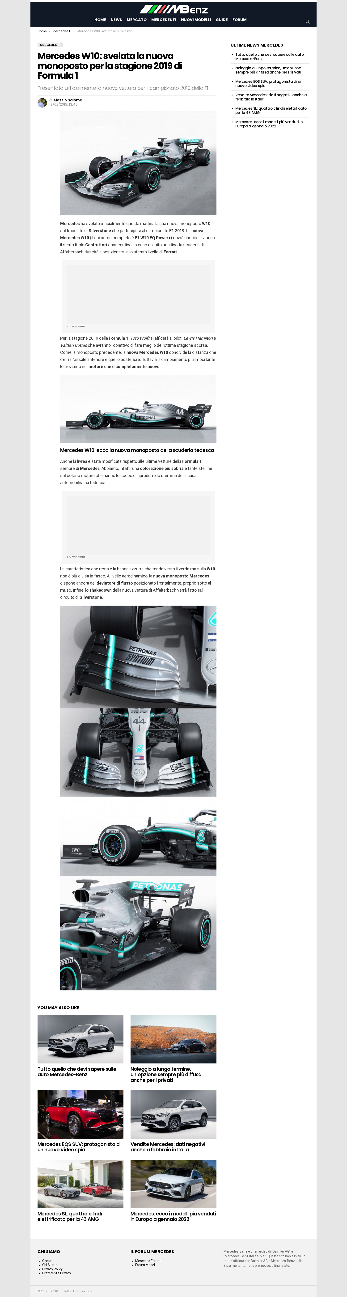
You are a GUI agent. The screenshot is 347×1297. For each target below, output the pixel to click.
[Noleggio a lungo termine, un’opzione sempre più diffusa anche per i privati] (173, 1039)
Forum (240, 19)
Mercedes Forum (148, 1261)
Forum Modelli (145, 1265)
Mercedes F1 (163, 19)
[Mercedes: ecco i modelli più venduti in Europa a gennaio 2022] (173, 1184)
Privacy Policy (52, 1269)
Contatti (48, 1261)
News (116, 19)
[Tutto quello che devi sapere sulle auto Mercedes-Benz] (80, 1039)
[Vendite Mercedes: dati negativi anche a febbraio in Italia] (173, 1114)
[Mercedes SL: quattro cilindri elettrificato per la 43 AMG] (80, 1184)
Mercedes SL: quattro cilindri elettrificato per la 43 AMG (71, 1216)
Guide (222, 19)
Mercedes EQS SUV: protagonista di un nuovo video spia (79, 1147)
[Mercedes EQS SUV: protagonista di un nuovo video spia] (80, 1114)
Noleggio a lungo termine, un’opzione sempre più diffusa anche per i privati (166, 1075)
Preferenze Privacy (56, 1273)
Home (100, 19)
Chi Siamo (49, 1265)
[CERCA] (307, 22)
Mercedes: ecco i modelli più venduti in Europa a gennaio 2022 (173, 1216)
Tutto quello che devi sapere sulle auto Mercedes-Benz (77, 1072)
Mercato (137, 19)
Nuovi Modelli (196, 19)
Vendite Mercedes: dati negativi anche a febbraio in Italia (168, 1147)
